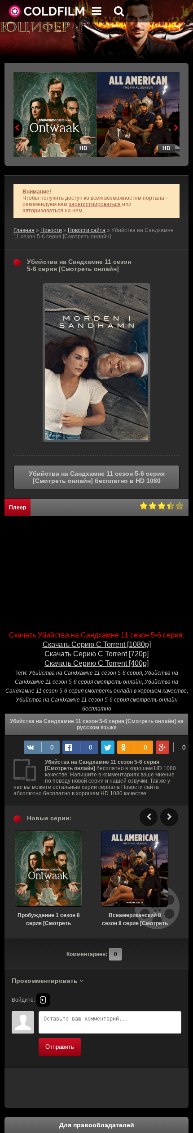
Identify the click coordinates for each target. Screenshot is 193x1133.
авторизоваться (42, 210)
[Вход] (43, 1000)
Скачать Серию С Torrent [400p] (96, 663)
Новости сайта (86, 230)
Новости (51, 230)
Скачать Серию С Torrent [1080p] (97, 644)
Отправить (59, 1046)
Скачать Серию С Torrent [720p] (96, 654)
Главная (24, 230)
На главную (47, 11)
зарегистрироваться (95, 204)
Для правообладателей (96, 1125)
